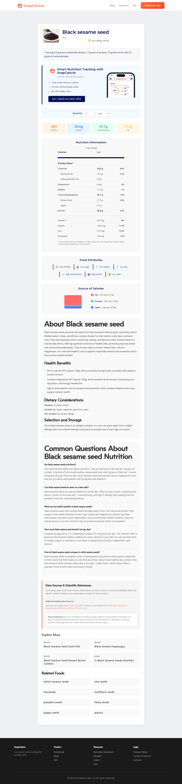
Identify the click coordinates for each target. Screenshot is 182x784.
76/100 (106, 40)
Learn (97, 760)
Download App (153, 5)
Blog (112, 5)
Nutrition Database (104, 752)
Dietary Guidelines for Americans (73, 608)
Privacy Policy (140, 752)
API (135, 5)
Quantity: (78, 113)
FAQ (96, 764)
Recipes (98, 756)
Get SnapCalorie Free (66, 99)
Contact (137, 760)
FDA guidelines (78, 605)
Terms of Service (142, 756)
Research (124, 5)
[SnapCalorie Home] (31, 5)
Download (59, 752)
